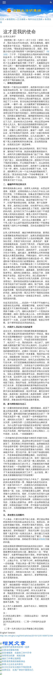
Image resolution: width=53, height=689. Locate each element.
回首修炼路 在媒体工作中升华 (16, 652)
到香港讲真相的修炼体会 (13, 661)
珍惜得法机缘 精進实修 (13, 655)
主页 (2, 19)
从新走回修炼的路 (10, 649)
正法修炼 (21, 19)
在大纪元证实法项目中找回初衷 (16, 666)
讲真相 (42, 539)
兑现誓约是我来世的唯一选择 (15, 646)
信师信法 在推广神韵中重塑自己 (17, 669)
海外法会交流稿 (35, 19)
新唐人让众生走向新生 (12, 664)
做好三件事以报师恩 (11, 658)
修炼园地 (10, 19)
